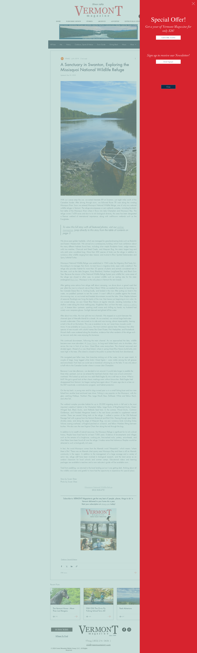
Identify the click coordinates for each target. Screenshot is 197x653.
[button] (193, 3)
